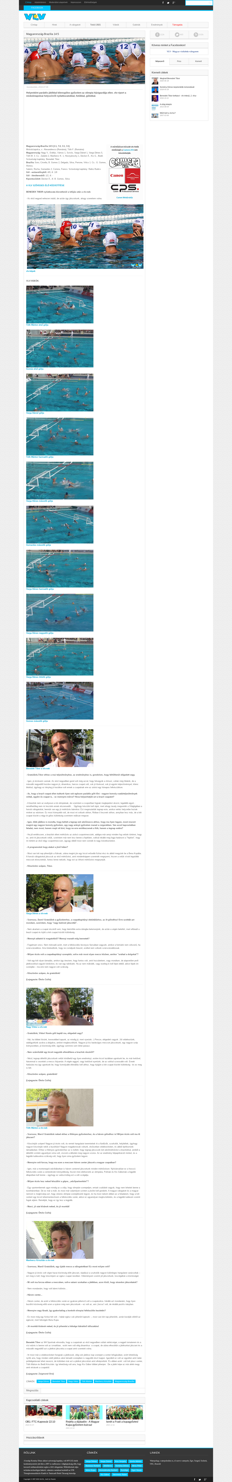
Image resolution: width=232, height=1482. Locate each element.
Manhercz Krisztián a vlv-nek (40, 1260)
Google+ (174, 2)
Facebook (163, 2)
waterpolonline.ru (166, 1461)
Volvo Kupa (90, 1470)
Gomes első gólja (34, 369)
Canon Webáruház (124, 198)
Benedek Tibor (58, 1381)
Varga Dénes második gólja (39, 501)
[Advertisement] (84, 121)
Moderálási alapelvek (58, 2)
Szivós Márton (135, 1461)
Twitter (168, 2)
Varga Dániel (106, 1461)
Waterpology (154, 1461)
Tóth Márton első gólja (37, 325)
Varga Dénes (43, 1381)
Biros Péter (137, 1466)
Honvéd (158, 1464)
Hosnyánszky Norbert (108, 1470)
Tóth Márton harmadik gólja (39, 457)
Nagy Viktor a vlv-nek (36, 1027)
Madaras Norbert (93, 1466)
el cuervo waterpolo (181, 1461)
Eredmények (157, 25)
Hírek (54, 25)
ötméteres (108, 1466)
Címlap (28, 2)
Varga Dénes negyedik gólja (39, 633)
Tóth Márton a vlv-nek (36, 1128)
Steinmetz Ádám (120, 1475)
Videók (116, 25)
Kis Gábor (105, 1475)
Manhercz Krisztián (103, 1381)
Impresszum (76, 2)
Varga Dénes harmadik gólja (40, 589)
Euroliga (124, 1470)
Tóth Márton (87, 1381)
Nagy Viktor (73, 1381)
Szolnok (204, 1461)
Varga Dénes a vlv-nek (37, 913)
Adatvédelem (40, 2)
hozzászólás (31, 87)
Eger (191, 1461)
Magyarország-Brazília (124, 1381)
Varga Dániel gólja (35, 413)
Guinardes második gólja (38, 545)
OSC (152, 1464)
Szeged (197, 1461)
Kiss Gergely (120, 1461)
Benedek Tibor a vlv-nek (38, 768)
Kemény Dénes (122, 1466)
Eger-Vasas (137, 1470)
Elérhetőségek (90, 2)
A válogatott (75, 25)
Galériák (136, 25)
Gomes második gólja (37, 721)
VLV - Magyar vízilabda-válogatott (182, 51)
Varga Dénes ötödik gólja (38, 677)
